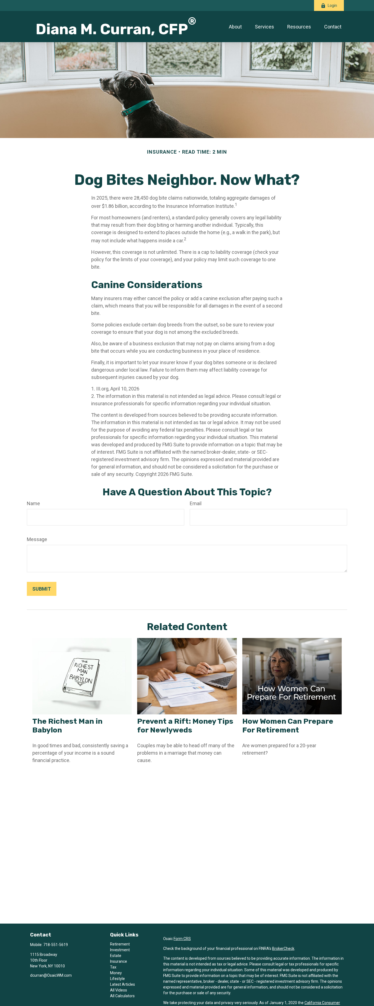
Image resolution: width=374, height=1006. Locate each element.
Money (116, 973)
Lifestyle (117, 978)
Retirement (120, 944)
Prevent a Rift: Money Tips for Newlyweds (185, 725)
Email (196, 503)
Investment (120, 950)
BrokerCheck (283, 948)
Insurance (118, 961)
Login (332, 5)
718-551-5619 (55, 944)
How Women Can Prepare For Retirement (287, 725)
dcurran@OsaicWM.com (51, 975)
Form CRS (182, 938)
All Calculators (122, 996)
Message (37, 539)
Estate (115, 955)
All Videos (118, 990)
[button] (235, 26)
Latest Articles (122, 984)
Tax (113, 967)
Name (33, 503)
